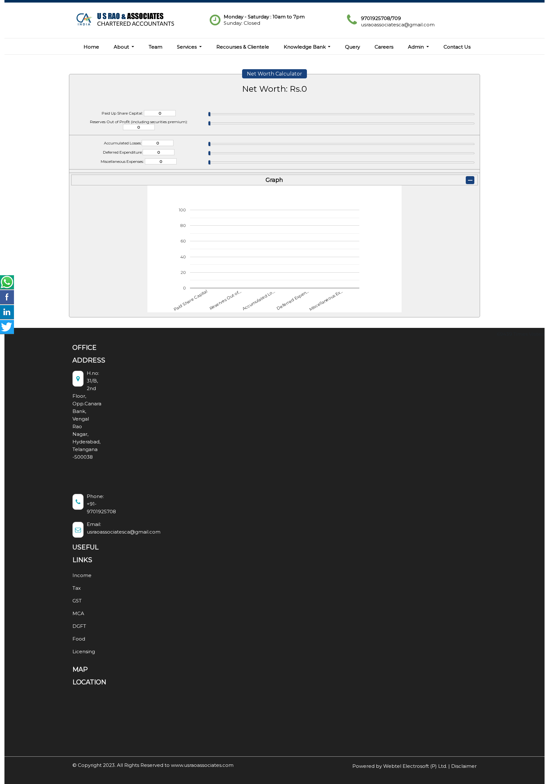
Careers (384, 47)
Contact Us (457, 47)
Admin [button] (416, 47)
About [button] (122, 47)
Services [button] (187, 47)
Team (155, 47)
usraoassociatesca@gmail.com (398, 25)
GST (77, 601)
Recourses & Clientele (242, 47)
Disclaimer (464, 766)
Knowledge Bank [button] (305, 47)
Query (352, 47)
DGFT (79, 626)
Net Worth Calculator (274, 74)
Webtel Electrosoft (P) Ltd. (415, 766)
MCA (78, 613)
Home (91, 47)
